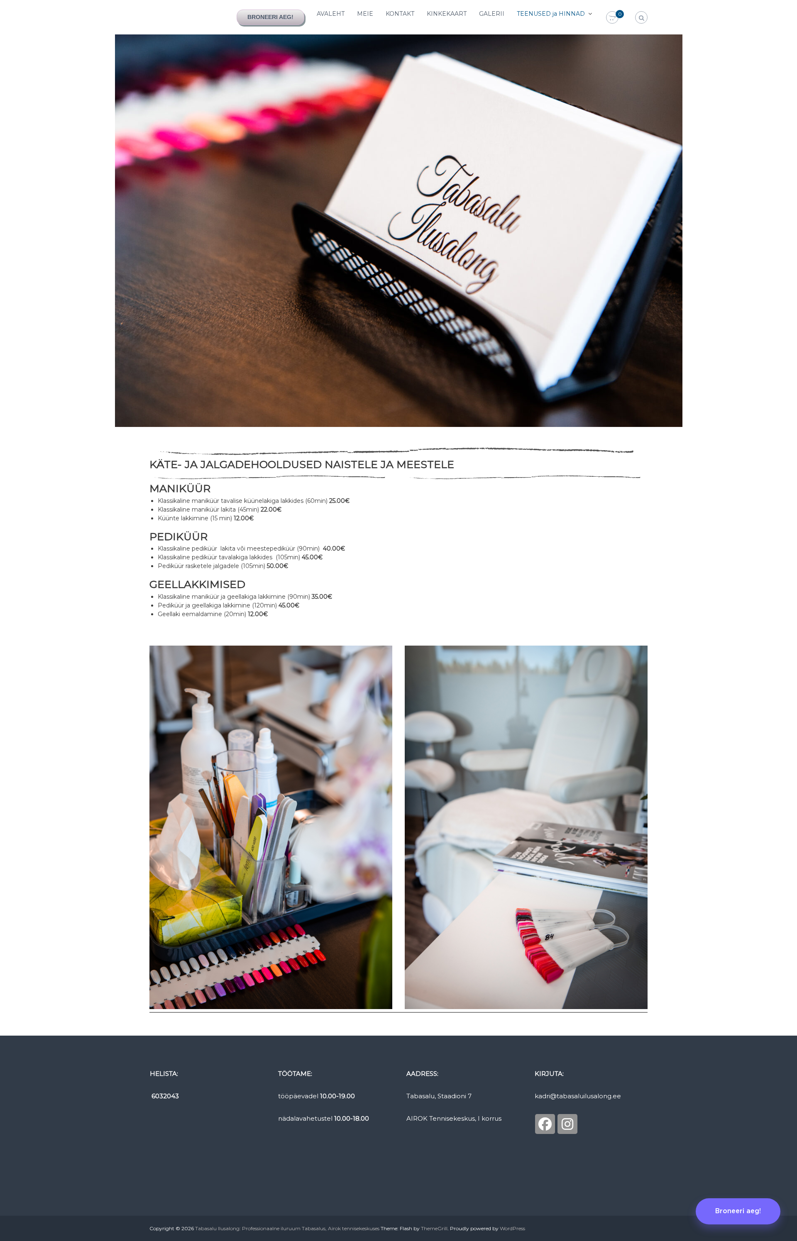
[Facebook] (545, 1124)
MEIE (365, 13)
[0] (612, 18)
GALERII (491, 13)
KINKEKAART (447, 13)
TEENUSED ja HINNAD (551, 13)
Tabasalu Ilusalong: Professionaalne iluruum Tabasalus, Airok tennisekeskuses (287, 1228)
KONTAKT (400, 13)
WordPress (512, 1228)
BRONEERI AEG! (270, 17)
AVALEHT (331, 13)
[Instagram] (567, 1124)
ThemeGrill (434, 1228)
